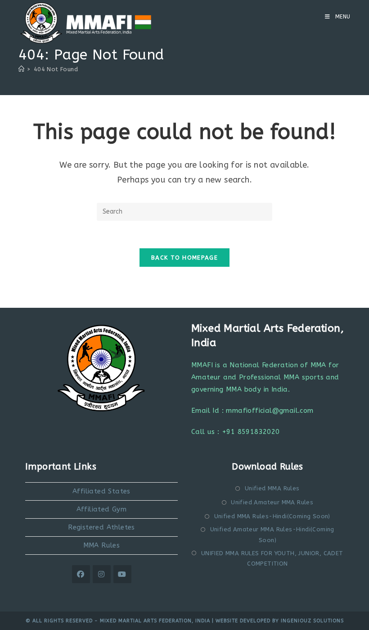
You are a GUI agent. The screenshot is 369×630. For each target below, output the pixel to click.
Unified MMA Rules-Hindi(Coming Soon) (272, 516)
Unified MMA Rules (272, 488)
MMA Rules (101, 545)
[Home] (21, 69)
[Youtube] (122, 574)
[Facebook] (81, 574)
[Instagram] (102, 574)
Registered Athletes (101, 527)
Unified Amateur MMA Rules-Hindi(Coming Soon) (272, 534)
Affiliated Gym (101, 509)
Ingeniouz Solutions (312, 621)
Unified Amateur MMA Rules (272, 502)
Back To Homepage (184, 257)
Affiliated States (101, 491)
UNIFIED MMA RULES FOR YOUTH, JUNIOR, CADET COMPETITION (272, 558)
